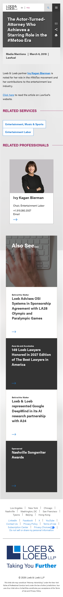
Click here (8, 95)
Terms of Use (49, 523)
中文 (28, 8)
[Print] (56, 35)
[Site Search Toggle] (48, 8)
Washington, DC (29, 511)
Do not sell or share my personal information (31, 530)
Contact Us (12, 523)
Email (16, 214)
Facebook (28, 520)
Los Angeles (16, 508)
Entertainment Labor (18, 132)
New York (33, 508)
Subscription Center (18, 527)
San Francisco (50, 511)
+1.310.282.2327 (22, 210)
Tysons (16, 514)
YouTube (50, 520)
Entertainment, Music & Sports (24, 124)
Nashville (10, 511)
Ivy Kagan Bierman (38, 73)
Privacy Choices (42, 527)
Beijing (29, 514)
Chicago (48, 508)
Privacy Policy (30, 523)
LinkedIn (12, 520)
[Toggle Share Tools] (56, 29)
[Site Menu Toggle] (56, 8)
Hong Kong (44, 514)
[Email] (56, 24)
